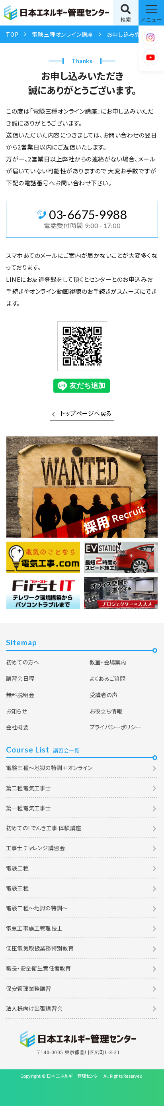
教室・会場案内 (108, 662)
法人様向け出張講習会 (34, 1008)
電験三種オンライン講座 (62, 34)
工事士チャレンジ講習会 (35, 848)
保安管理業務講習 (28, 988)
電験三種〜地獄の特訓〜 (37, 908)
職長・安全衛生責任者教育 (38, 968)
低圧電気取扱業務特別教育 (40, 948)
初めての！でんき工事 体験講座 (43, 828)
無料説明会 (20, 695)
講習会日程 (20, 678)
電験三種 (17, 888)
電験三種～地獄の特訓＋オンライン (49, 768)
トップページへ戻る (86, 413)
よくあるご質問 (107, 678)
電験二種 (17, 868)
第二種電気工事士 (28, 788)
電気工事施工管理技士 (34, 928)
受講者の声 (103, 695)
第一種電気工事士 (28, 808)
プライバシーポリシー (115, 727)
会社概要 (17, 727)
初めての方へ (22, 662)
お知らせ (16, 711)
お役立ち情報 (106, 711)
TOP (12, 34)
